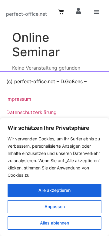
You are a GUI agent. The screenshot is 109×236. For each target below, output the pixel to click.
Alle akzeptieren (54, 190)
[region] (54, 177)
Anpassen (55, 206)
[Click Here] (96, 13)
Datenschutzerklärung (31, 112)
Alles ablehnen (54, 222)
